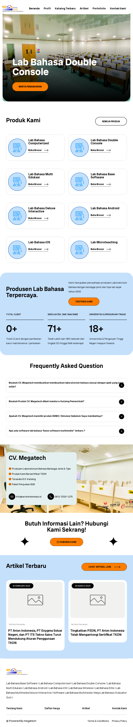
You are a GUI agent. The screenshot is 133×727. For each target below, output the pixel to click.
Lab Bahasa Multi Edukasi (40, 175)
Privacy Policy (119, 720)
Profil (47, 8)
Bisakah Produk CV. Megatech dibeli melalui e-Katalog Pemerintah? (46, 401)
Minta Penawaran (43, 86)
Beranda (34, 8)
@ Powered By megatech (21, 721)
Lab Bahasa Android (105, 208)
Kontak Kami (118, 8)
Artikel (84, 8)
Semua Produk (111, 121)
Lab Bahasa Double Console (104, 141)
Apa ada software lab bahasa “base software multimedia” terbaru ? (47, 430)
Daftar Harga (52, 708)
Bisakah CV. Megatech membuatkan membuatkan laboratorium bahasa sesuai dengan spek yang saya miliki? (66, 384)
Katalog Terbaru (65, 8)
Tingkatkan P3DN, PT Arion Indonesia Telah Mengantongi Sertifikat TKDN (97, 633)
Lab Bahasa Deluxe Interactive (41, 209)
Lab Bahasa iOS (39, 242)
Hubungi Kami (68, 541)
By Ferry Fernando (17, 624)
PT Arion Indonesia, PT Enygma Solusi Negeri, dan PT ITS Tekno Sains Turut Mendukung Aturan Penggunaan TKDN (35, 637)
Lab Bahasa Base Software (103, 175)
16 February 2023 (21, 585)
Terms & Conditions (98, 720)
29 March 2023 (82, 585)
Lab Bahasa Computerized (38, 141)
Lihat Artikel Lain (100, 566)
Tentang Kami (84, 301)
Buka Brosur (35, 150)
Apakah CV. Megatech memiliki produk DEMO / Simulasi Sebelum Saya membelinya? (56, 415)
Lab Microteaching (104, 242)
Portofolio (99, 8)
